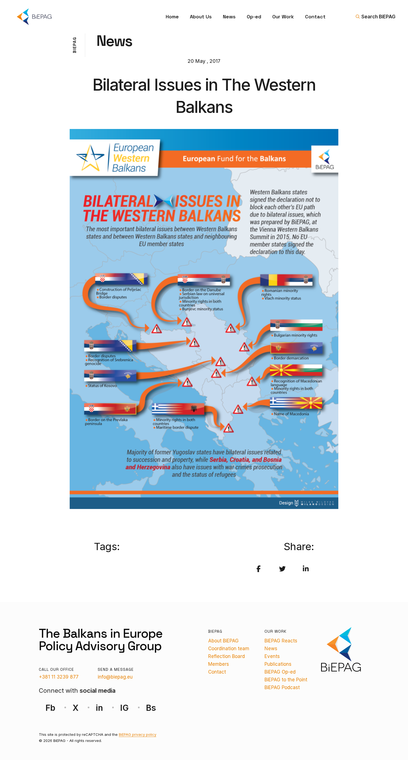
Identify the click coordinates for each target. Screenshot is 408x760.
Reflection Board (226, 656)
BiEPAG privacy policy (137, 734)
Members (218, 664)
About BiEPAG (223, 641)
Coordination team (228, 648)
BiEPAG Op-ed (280, 672)
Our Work (283, 16)
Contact (315, 16)
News (229, 16)
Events (272, 656)
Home (172, 16)
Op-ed (254, 16)
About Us (201, 16)
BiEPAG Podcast (282, 687)
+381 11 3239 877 (59, 677)
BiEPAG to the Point (286, 679)
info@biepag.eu (115, 677)
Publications (278, 664)
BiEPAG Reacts (281, 641)
